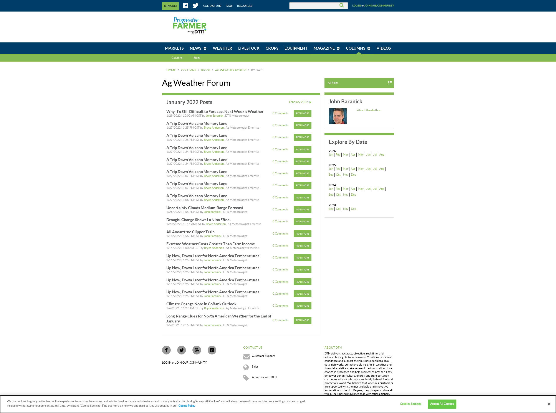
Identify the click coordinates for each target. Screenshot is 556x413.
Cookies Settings (410, 403)
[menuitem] (174, 48)
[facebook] (166, 350)
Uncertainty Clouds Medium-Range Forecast (204, 207)
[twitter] (181, 350)
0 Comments (281, 113)
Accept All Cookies (442, 403)
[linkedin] (212, 350)
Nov (345, 174)
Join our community (379, 5)
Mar (345, 154)
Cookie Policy (187, 405)
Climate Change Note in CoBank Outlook (201, 304)
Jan (331, 154)
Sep (331, 174)
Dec (353, 174)
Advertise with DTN (264, 377)
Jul (375, 154)
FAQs (229, 6)
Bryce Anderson (214, 127)
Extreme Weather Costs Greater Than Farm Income (210, 244)
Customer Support (263, 356)
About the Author (369, 110)
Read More (302, 113)
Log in (356, 5)
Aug (381, 154)
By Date (257, 70)
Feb (338, 154)
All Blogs (333, 82)
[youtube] (196, 350)
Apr (353, 154)
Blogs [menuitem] (197, 57)
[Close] (549, 403)
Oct (338, 174)
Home (171, 70)
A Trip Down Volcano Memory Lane (196, 123)
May (361, 154)
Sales (255, 366)
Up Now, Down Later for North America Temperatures (212, 256)
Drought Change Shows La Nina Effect (198, 219)
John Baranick (215, 115)
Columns (177, 57)
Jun (368, 154)
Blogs (205, 70)
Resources (244, 6)
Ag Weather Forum (230, 70)
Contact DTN (212, 6)
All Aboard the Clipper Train (190, 232)
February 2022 (299, 102)
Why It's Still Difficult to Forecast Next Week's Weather (214, 111)
